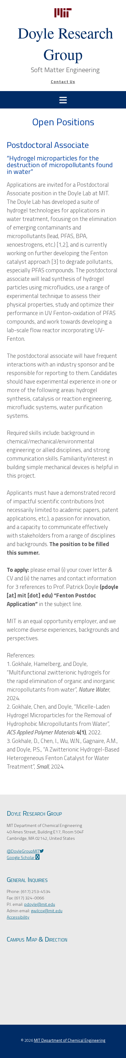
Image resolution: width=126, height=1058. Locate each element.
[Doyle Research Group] (63, 12)
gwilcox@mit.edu (46, 910)
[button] (63, 100)
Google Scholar (21, 857)
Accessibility (18, 917)
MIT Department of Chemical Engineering (70, 1040)
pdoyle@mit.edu (39, 904)
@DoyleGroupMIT (23, 851)
